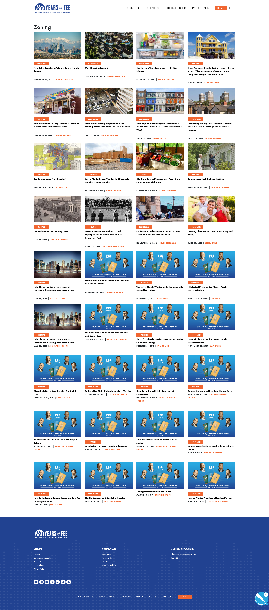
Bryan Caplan (64, 397)
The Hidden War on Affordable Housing (105, 498)
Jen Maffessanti (58, 298)
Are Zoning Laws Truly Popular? (50, 179)
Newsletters (106, 554)
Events (195, 8)
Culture (41, 283)
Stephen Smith (163, 495)
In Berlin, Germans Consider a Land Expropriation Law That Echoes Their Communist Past (103, 234)
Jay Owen (215, 298)
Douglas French (213, 453)
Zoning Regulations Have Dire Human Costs (210, 391)
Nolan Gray (62, 187)
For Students (133, 8)
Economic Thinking (176, 8)
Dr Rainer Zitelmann (113, 246)
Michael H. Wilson (220, 187)
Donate (221, 8)
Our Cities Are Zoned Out (97, 67)
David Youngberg (65, 79)
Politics (195, 63)
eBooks (105, 561)
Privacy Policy (39, 569)
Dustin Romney (213, 138)
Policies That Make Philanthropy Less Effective (108, 391)
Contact (37, 554)
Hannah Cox (160, 138)
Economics (41, 63)
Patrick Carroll (166, 79)
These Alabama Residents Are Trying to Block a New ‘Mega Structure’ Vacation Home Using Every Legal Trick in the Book (211, 71)
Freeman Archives (109, 565)
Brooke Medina (113, 191)
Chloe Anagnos (167, 243)
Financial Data (39, 565)
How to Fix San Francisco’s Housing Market (210, 498)
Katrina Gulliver (116, 76)
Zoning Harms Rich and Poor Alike (153, 491)
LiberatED (174, 558)
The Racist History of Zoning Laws (51, 231)
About (207, 8)
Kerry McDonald (167, 191)
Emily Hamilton (113, 501)
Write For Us (107, 558)
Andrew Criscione (116, 292)
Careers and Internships (43, 558)
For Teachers (153, 8)
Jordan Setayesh (117, 394)
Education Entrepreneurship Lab (183, 554)
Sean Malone (112, 449)
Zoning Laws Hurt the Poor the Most (206, 179)
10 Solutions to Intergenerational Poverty (106, 446)
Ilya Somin (162, 298)
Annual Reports (40, 561)
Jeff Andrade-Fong (217, 501)
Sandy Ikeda (211, 243)
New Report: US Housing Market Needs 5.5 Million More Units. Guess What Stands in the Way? (159, 126)
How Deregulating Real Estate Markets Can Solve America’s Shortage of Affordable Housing (210, 126)
